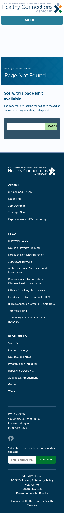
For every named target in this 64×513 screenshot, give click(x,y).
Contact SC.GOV (32, 489)
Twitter (18, 438)
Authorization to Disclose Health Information (28, 270)
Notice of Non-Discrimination (26, 254)
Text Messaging (17, 310)
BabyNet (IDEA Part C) (21, 370)
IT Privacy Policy (18, 241)
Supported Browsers (20, 261)
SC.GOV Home (32, 476)
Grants (12, 384)
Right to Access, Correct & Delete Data (31, 303)
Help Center (32, 484)
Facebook (11, 438)
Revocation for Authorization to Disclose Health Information (27, 281)
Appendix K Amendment (23, 377)
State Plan (14, 343)
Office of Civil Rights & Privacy (26, 290)
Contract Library (18, 350)
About (13, 185)
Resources (17, 336)
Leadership (15, 198)
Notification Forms (19, 357)
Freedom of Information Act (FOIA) (29, 297)
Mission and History (20, 192)
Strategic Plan (16, 212)
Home (7, 69)
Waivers (13, 391)
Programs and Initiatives (23, 364)
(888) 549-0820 (17, 428)
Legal (13, 234)
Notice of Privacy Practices (24, 248)
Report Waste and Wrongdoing (27, 219)
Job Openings (16, 205)
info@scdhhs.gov (18, 423)
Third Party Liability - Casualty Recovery (26, 319)
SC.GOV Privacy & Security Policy (32, 480)
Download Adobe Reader (32, 493)
